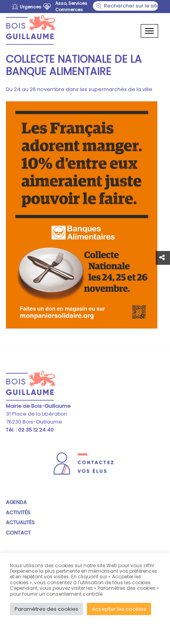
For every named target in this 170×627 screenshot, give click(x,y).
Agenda (16, 502)
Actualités (20, 522)
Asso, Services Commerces (71, 6)
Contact (18, 532)
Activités (18, 512)
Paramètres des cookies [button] (46, 609)
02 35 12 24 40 (35, 429)
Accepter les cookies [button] (119, 609)
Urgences (31, 7)
